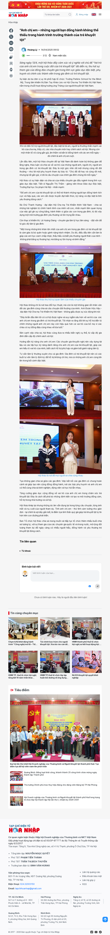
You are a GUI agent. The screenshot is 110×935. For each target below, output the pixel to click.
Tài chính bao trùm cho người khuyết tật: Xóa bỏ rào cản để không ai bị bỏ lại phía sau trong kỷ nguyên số (54, 645)
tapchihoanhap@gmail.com (28, 888)
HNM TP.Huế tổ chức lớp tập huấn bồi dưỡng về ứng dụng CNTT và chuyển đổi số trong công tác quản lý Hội (54, 679)
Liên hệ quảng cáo (91, 872)
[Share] (11, 49)
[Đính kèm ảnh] (89, 586)
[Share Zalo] (11, 43)
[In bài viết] (11, 69)
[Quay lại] (11, 76)
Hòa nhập (13, 22)
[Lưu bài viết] (11, 63)
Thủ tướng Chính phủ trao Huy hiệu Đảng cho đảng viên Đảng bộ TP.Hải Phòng (60, 785)
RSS (84, 884)
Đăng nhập (83, 14)
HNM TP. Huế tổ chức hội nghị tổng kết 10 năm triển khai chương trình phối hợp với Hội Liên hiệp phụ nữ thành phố (22, 679)
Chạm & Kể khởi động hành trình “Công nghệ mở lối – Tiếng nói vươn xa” (23, 644)
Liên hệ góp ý (88, 880)
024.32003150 (27, 884)
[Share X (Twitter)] (11, 37)
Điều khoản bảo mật (92, 876)
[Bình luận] (11, 57)
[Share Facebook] (11, 30)
